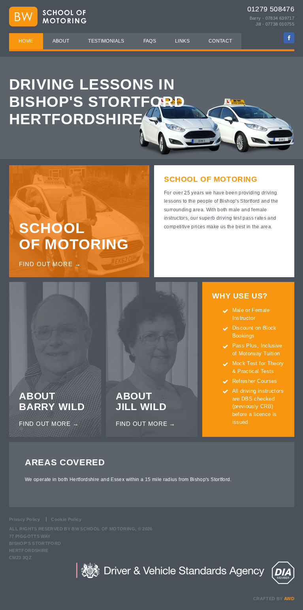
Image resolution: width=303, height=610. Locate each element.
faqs (149, 41)
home (26, 41)
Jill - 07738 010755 (275, 24)
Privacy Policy (24, 519)
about (61, 41)
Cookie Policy (66, 519)
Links (182, 41)
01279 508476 (270, 9)
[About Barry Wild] (55, 318)
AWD (289, 598)
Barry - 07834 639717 (272, 18)
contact (220, 41)
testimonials (106, 41)
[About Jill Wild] (152, 318)
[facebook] (289, 37)
